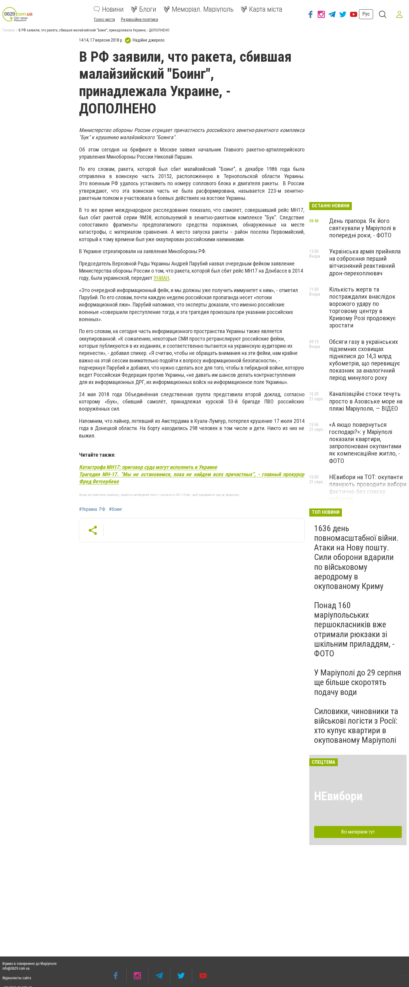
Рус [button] (366, 14)
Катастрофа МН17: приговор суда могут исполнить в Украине (148, 467)
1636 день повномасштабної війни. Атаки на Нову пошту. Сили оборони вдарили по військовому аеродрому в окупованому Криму (356, 557)
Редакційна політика (139, 19)
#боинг (115, 509)
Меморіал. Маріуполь (203, 9)
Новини (113, 9)
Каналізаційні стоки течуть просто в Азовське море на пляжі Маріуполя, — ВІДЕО (365, 401)
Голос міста (104, 19)
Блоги (147, 9)
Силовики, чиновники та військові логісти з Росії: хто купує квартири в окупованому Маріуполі (356, 725)
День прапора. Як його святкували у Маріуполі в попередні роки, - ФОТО (362, 228)
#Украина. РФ (92, 509)
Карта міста (265, 9)
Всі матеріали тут (358, 832)
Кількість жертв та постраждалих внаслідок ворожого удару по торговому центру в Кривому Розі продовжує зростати (362, 307)
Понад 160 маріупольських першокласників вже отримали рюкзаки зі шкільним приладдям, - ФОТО (354, 629)
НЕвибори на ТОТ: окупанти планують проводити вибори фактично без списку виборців (367, 487)
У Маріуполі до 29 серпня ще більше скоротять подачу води (357, 682)
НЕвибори (338, 796)
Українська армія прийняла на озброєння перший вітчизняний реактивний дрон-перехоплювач (365, 262)
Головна (8, 30)
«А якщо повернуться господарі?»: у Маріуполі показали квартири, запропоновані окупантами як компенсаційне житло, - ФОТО (365, 442)
